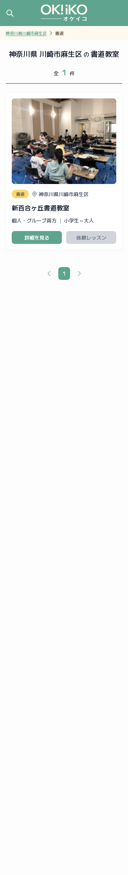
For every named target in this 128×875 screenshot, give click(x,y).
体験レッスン (91, 237)
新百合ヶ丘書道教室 (40, 207)
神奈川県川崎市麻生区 (26, 33)
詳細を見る (37, 237)
